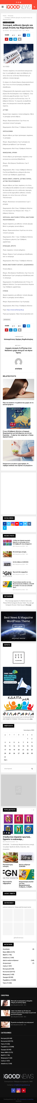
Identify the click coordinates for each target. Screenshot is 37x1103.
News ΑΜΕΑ (6, 952)
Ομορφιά (6, 977)
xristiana (6, 30)
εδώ (31, 719)
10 (5, 746)
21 (23, 749)
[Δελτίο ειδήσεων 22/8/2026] (7, 564)
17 (5, 749)
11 (9, 746)
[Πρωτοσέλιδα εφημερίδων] (7, 574)
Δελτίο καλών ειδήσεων (10, 960)
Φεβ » (5, 760)
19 (14, 749)
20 (18, 749)
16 (32, 746)
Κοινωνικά (6, 971)
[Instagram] (18, 1090)
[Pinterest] (24, 1090)
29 (27, 753)
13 (18, 746)
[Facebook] (13, 1090)
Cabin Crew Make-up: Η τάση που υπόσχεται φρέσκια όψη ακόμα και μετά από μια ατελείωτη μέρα (23, 1012)
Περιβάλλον (11, 22)
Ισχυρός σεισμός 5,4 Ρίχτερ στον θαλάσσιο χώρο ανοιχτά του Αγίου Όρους (18, 350)
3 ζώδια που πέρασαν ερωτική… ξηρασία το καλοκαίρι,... (17, 838)
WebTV (5, 955)
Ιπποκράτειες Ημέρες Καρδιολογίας (18, 339)
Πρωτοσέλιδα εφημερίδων (20, 572)
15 (27, 746)
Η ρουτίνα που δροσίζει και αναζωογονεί (22, 1022)
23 (32, 749)
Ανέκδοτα (6, 957)
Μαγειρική (6, 974)
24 (5, 753)
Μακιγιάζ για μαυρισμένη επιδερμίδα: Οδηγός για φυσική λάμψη (21, 1002)
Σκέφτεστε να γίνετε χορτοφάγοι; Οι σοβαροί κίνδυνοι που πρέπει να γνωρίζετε (18, 464)
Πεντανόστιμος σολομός (19, 552)
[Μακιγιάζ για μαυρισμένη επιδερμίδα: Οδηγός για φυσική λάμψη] (5, 1003)
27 (18, 753)
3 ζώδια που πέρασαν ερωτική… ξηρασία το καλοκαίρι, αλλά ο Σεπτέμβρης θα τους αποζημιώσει (22, 542)
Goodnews (6, 949)
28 (23, 753)
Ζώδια (5, 966)
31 (5, 757)
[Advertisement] (18, 493)
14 (23, 746)
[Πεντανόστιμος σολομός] (7, 554)
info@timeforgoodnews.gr (22, 1085)
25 (9, 753)
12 (14, 746)
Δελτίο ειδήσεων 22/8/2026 (20, 562)
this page (28, 605)
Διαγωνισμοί (7, 963)
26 (14, 753)
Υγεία (4, 983)
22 (27, 749)
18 (9, 749)
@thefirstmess (18, 938)
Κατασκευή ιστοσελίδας (26, 1099)
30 (32, 753)
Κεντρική (5, 22)
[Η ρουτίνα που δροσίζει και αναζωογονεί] (5, 1025)
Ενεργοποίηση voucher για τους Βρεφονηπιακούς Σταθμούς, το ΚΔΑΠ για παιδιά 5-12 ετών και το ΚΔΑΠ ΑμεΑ (23, 584)
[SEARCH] (32, 769)
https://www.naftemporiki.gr (15, 310)
